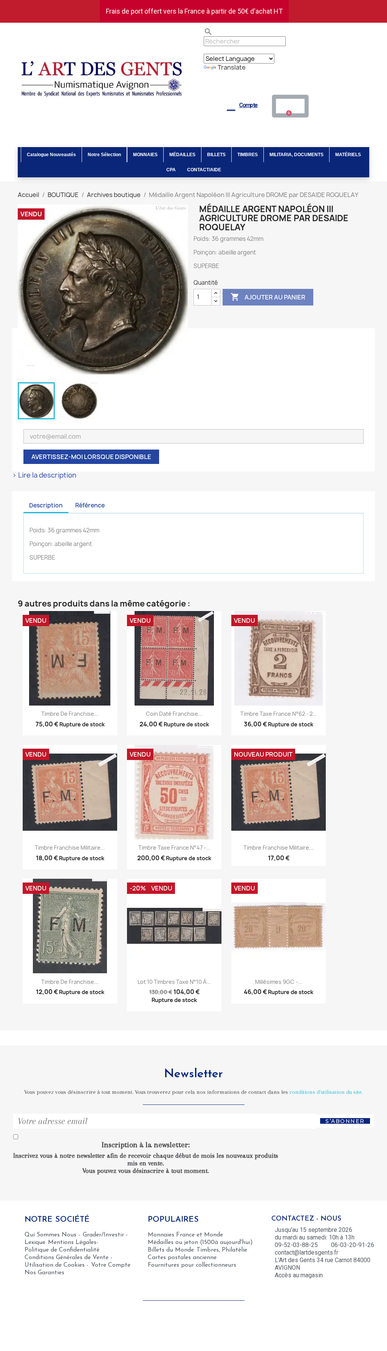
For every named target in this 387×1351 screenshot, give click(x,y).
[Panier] (290, 106)
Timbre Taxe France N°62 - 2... (278, 713)
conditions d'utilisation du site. (326, 1092)
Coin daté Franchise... (174, 713)
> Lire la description (44, 475)
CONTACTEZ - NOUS (306, 1219)
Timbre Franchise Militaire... (70, 847)
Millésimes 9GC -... (278, 981)
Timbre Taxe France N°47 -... (174, 847)
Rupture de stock (82, 724)
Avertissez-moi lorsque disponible (91, 457)
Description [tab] (46, 505)
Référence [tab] (90, 505)
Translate (232, 67)
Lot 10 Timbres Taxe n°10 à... (174, 981)
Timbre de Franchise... (70, 713)
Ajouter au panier (268, 296)
